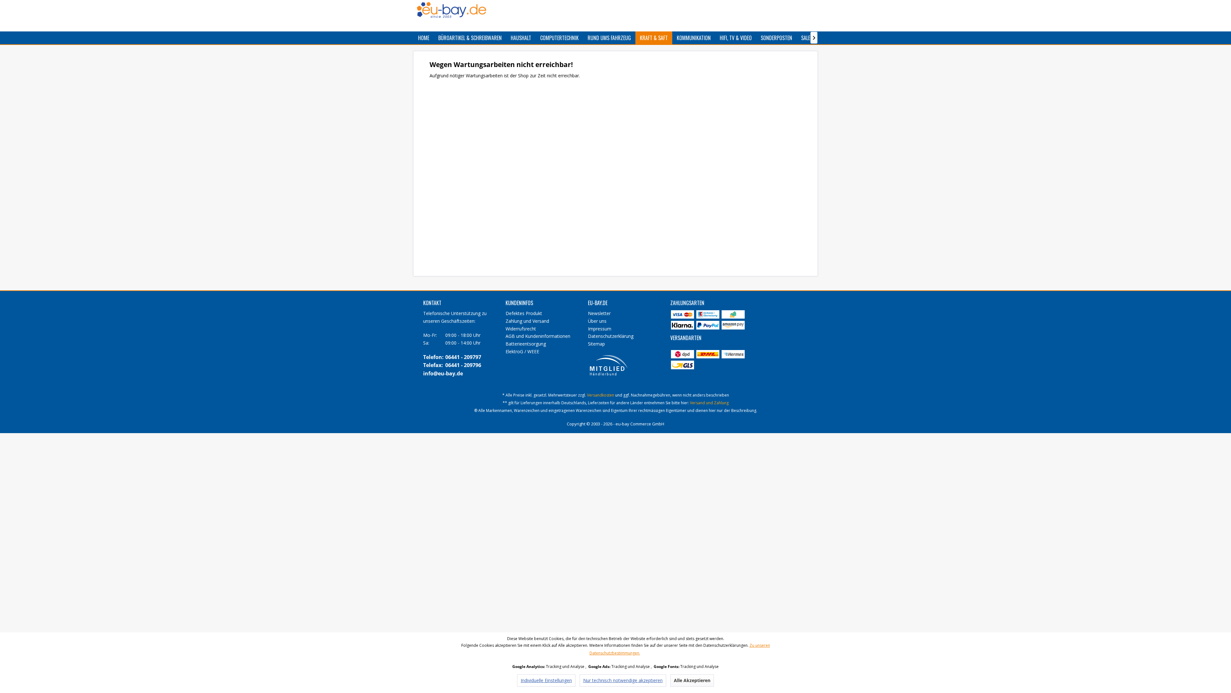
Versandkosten (600, 395)
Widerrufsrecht (521, 329)
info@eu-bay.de (443, 373)
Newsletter (599, 313)
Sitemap (596, 344)
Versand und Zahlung (709, 403)
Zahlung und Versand (527, 321)
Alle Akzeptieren (692, 680)
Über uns (597, 321)
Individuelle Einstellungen (546, 680)
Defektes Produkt (524, 313)
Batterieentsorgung (526, 344)
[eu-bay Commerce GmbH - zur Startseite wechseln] (451, 10)
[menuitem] (424, 37)
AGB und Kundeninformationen (538, 336)
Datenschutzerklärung (610, 336)
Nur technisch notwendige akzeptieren (623, 680)
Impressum (599, 329)
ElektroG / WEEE (522, 351)
